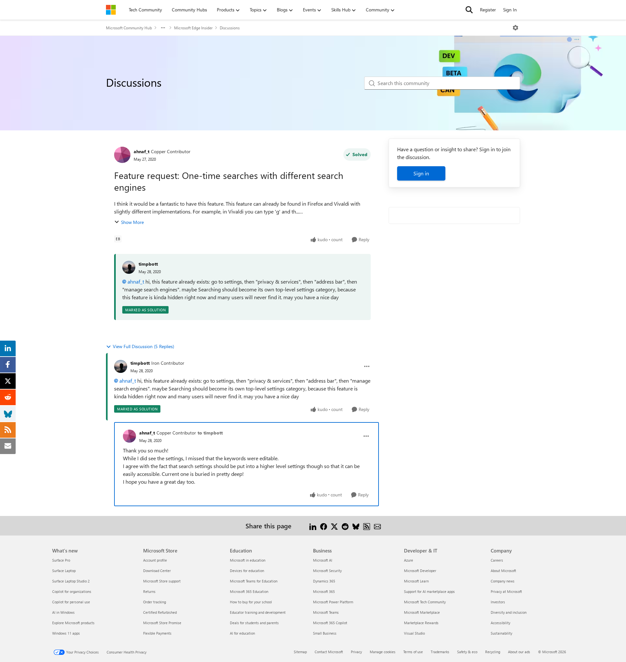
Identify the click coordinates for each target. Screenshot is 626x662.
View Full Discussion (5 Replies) (143, 346)
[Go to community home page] (111, 10)
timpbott (148, 264)
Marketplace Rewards (421, 622)
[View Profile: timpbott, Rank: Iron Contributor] (120, 366)
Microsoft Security (327, 570)
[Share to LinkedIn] (312, 525)
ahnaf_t (141, 151)
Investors (498, 601)
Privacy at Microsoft (506, 591)
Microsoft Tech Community (425, 601)
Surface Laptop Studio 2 (71, 581)
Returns (149, 591)
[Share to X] (334, 525)
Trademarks (440, 651)
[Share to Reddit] (345, 525)
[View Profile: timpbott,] (128, 267)
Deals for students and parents (254, 622)
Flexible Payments (157, 633)
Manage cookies (382, 651)
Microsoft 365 (324, 591)
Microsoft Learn (416, 581)
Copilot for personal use (71, 601)
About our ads (519, 651)
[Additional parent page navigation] (163, 27)
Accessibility (500, 622)
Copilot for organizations (71, 591)
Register (488, 10)
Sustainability (501, 633)
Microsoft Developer (420, 570)
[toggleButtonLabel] (515, 27)
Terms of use (413, 651)
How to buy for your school (251, 601)
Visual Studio (414, 633)
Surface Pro (61, 560)
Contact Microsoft (329, 651)
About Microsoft (503, 570)
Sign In (510, 10)
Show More (132, 222)
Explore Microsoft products (73, 622)
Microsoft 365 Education (249, 591)
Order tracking (154, 601)
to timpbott (210, 433)
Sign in (421, 173)
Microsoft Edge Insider (193, 27)
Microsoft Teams (326, 612)
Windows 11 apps (66, 633)
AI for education (242, 633)
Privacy (356, 651)
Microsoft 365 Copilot (330, 622)
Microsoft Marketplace (422, 612)
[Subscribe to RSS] (366, 525)
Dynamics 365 (324, 581)
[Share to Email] (377, 525)
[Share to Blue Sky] (355, 525)
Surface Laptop (64, 570)
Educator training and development (258, 612)
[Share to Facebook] (323, 525)
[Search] (469, 10)
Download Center (157, 570)
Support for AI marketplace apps (429, 591)
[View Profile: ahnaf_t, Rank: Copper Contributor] (122, 155)
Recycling (492, 651)
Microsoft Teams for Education (253, 581)
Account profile (155, 560)
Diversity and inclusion (509, 612)
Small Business (324, 633)
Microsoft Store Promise (162, 622)
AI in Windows (63, 612)
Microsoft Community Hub (129, 27)
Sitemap (300, 651)
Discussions (230, 27)
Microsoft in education (247, 560)
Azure (408, 560)
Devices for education (247, 570)
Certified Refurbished (160, 612)
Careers (497, 560)
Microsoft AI (322, 560)
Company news (502, 581)
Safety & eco (467, 651)
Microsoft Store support (162, 581)
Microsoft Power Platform (333, 601)
